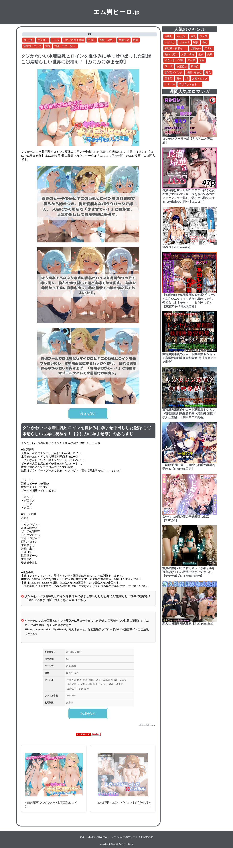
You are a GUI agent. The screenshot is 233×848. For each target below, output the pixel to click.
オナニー (170, 84)
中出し (92, 40)
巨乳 (135, 40)
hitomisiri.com (147, 725)
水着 (47, 46)
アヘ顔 (191, 60)
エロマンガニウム (97, 836)
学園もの (124, 40)
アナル (208, 48)
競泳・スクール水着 (65, 46)
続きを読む (88, 414)
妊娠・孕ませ (107, 40)
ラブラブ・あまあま (190, 84)
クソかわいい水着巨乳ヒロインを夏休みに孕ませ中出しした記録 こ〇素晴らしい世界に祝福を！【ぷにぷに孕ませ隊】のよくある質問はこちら (88, 598)
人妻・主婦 (187, 54)
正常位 (168, 78)
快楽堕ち (182, 66)
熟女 (208, 72)
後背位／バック (32, 46)
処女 (200, 54)
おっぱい (28, 40)
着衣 (178, 78)
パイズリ (43, 40)
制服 (195, 42)
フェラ (56, 40)
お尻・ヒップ (199, 78)
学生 (201, 60)
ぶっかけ (184, 42)
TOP (82, 836)
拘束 (209, 54)
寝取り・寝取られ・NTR (179, 48)
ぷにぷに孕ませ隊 (74, 40)
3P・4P (169, 66)
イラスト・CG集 (174, 60)
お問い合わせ (146, 836)
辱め (204, 42)
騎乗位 (195, 66)
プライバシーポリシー (123, 836)
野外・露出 (171, 54)
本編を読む (88, 713)
